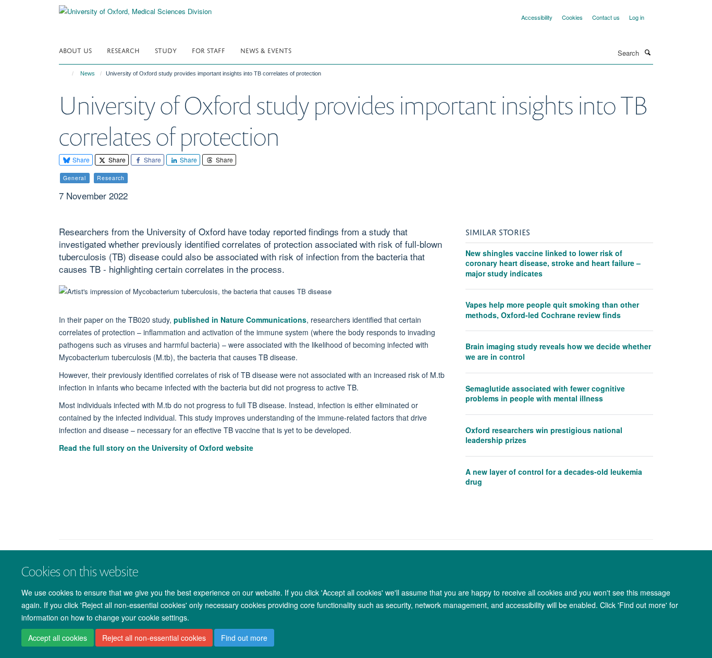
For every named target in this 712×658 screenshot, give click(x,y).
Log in (636, 17)
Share (80, 159)
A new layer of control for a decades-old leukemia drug (553, 476)
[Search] (647, 52)
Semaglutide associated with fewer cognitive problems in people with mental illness (545, 393)
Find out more (244, 637)
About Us (75, 50)
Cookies (572, 17)
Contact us (606, 17)
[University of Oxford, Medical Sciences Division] (135, 7)
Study (166, 50)
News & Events (265, 50)
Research (123, 50)
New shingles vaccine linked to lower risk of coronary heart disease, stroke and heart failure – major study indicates (553, 263)
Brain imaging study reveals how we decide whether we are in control (558, 351)
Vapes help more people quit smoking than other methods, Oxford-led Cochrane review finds (552, 309)
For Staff (208, 50)
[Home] (68, 73)
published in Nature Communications (240, 319)
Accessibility (537, 17)
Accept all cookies (57, 637)
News (87, 73)
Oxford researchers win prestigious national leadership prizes (543, 435)
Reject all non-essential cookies (154, 637)
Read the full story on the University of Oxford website (156, 447)
